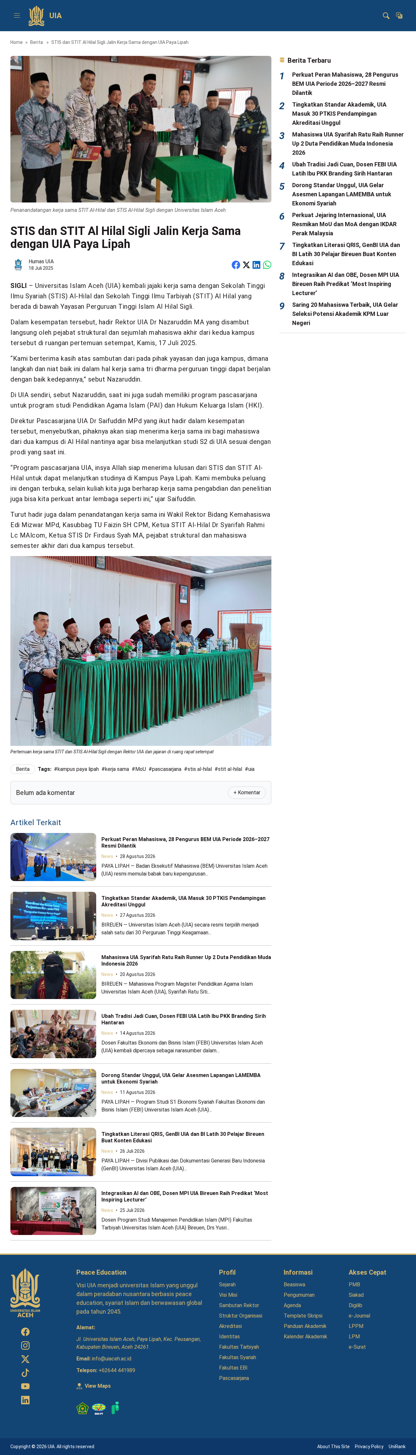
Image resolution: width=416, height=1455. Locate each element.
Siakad (356, 1295)
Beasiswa (294, 1284)
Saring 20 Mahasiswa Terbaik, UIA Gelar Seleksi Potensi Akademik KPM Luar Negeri (345, 313)
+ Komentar (246, 792)
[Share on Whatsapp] (267, 265)
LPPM (356, 1326)
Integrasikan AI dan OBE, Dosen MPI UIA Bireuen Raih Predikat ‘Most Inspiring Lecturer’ (345, 283)
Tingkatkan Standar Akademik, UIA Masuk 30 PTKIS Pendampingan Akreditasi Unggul (339, 113)
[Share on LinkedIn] (256, 265)
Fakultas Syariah (237, 1357)
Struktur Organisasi (240, 1316)
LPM (354, 1336)
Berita (37, 42)
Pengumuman (299, 1295)
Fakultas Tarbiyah (239, 1347)
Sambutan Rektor (239, 1305)
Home (16, 42)
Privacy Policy (369, 1446)
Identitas (229, 1336)
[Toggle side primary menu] (16, 15)
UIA (55, 15)
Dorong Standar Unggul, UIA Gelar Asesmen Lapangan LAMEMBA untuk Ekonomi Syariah (341, 194)
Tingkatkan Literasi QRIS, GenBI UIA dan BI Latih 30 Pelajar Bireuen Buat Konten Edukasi (346, 253)
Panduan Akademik (305, 1326)
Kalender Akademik (305, 1336)
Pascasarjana (234, 1378)
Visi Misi (228, 1295)
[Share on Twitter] (246, 264)
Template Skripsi (303, 1316)
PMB (354, 1284)
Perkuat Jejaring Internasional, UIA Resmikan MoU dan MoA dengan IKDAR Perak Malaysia (344, 224)
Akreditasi (230, 1326)
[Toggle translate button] (399, 15)
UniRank (397, 1446)
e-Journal (359, 1316)
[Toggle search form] (386, 15)
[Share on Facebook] (236, 265)
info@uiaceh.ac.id (111, 1359)
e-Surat (357, 1347)
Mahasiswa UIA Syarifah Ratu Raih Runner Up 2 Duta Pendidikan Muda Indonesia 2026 (348, 143)
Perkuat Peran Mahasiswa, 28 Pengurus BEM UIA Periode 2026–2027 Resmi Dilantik (345, 83)
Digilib (355, 1305)
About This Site (333, 1446)
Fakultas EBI (233, 1368)
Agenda (292, 1305)
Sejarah (227, 1284)
